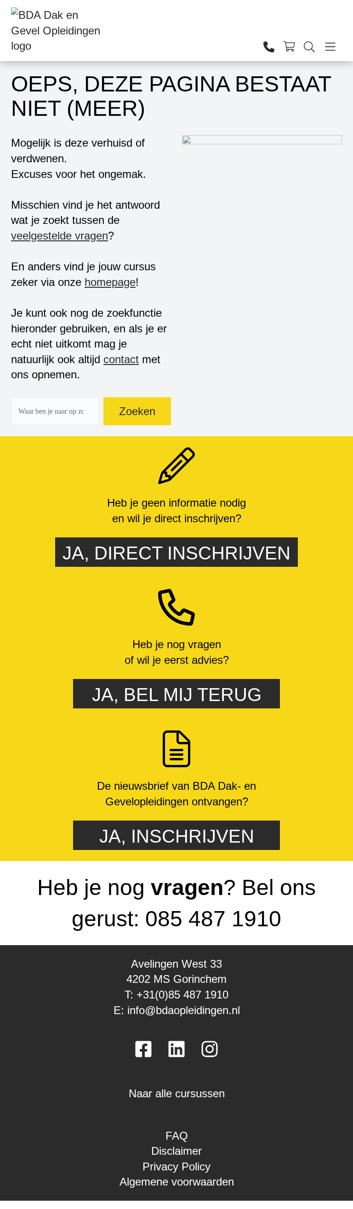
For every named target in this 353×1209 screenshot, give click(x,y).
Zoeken (137, 411)
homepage (110, 282)
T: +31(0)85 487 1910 (176, 994)
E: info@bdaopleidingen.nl (177, 1010)
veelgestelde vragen (59, 235)
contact (121, 359)
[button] (177, 1090)
